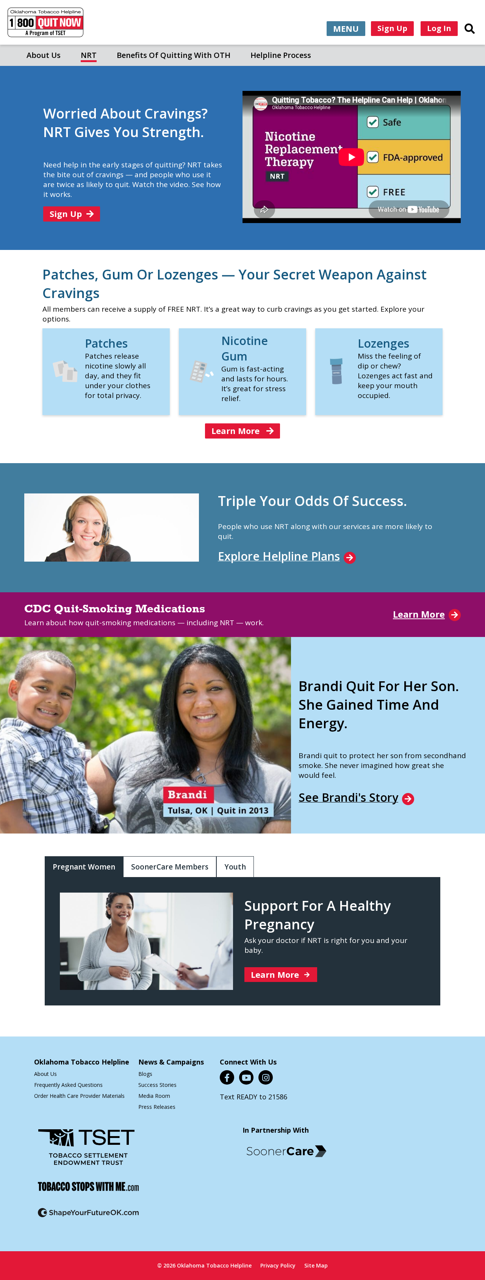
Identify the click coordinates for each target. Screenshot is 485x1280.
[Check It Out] (201, 380)
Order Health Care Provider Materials (79, 1095)
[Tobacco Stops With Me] (88, 1191)
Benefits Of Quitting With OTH (173, 55)
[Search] (470, 28)
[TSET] (86, 1151)
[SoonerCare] (286, 1151)
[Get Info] (338, 384)
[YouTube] (246, 1077)
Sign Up (392, 28)
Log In (439, 28)
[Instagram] (265, 1077)
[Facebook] (227, 1077)
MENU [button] (346, 28)
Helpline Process (280, 55)
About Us (44, 55)
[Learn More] (65, 381)
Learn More (236, 430)
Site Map (316, 1265)
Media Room (154, 1095)
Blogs (145, 1073)
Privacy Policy (278, 1265)
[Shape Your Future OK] (88, 1217)
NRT (89, 55)
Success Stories (157, 1084)
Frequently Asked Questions (68, 1084)
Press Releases (156, 1106)
